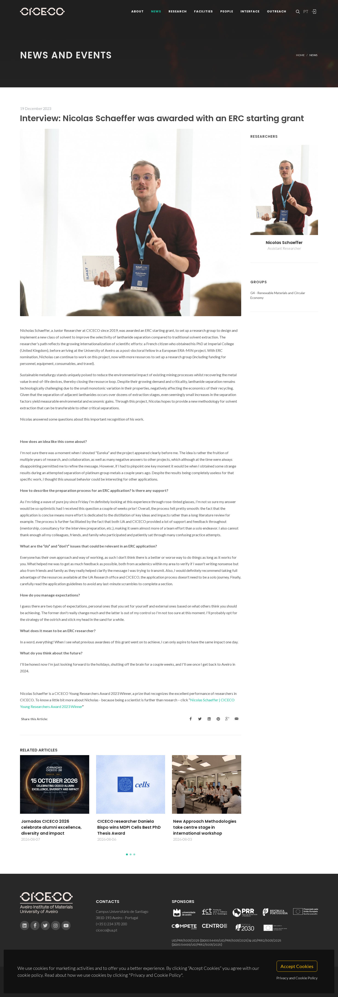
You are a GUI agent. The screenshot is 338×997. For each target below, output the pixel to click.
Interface (250, 11)
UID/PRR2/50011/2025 (266, 941)
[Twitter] (45, 925)
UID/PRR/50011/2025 (185, 941)
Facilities (203, 11)
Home (300, 55)
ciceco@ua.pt (106, 930)
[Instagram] (55, 925)
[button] (127, 854)
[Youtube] (66, 925)
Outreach (276, 11)
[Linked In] (24, 925)
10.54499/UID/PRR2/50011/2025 (199, 945)
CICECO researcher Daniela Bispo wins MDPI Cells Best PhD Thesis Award (129, 827)
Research (178, 11)
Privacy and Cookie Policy (297, 978)
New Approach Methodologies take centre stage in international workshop (204, 827)
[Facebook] (35, 925)
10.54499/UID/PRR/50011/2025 (226, 941)
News (156, 11)
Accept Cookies (297, 966)
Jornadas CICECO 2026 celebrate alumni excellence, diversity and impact (51, 827)
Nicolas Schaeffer (284, 242)
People (226, 11)
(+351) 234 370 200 (111, 924)
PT (305, 11)
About (137, 11)
